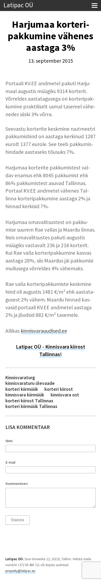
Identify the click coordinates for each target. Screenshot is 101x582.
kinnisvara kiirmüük (24, 395)
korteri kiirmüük (21, 389)
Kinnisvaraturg (20, 377)
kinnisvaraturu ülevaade (30, 383)
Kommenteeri (16, 483)
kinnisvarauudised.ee (44, 331)
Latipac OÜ (18, 5)
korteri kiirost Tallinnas (29, 400)
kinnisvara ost (65, 395)
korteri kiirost (58, 389)
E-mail (10, 462)
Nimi (9, 440)
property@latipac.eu (20, 571)
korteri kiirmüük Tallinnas (31, 406)
